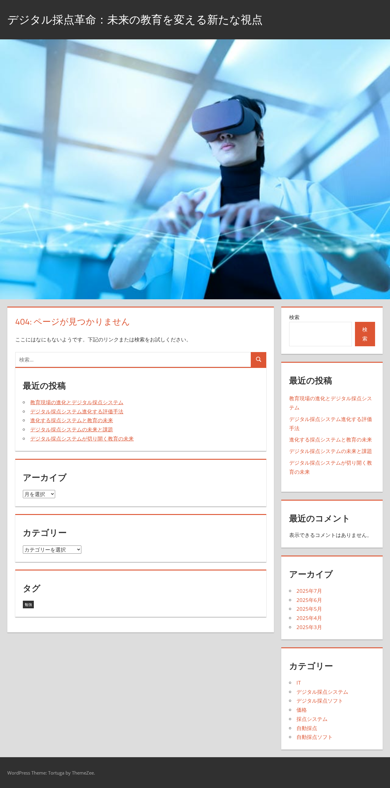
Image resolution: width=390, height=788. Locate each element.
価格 (301, 709)
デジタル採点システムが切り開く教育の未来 (82, 438)
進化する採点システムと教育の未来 (71, 420)
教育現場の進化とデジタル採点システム (76, 402)
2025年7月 (309, 590)
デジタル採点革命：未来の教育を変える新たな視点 (135, 19)
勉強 (28, 604)
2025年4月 (309, 617)
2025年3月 (309, 627)
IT (298, 682)
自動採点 (306, 728)
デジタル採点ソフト (319, 700)
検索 (294, 317)
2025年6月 (309, 599)
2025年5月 (309, 608)
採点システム (312, 718)
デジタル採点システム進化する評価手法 (76, 411)
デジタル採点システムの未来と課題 (71, 429)
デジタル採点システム (322, 691)
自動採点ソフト (314, 736)
